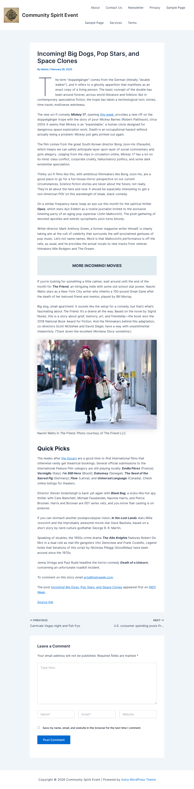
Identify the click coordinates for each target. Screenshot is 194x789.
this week (107, 114)
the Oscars (69, 458)
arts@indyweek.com (98, 577)
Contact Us (114, 7)
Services (116, 23)
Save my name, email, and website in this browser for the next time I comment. (92, 727)
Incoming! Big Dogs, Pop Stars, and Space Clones (86, 587)
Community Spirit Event (50, 15)
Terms (132, 23)
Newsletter (136, 7)
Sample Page (175, 7)
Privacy (155, 7)
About (95, 7)
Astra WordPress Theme (138, 779)
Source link (45, 602)
